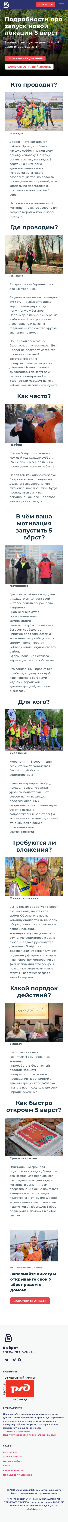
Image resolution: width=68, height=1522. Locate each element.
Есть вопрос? (11, 1452)
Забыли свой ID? (12, 1457)
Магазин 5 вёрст (12, 1461)
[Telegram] (14, 1360)
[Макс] (21, 1360)
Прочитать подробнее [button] (25, 58)
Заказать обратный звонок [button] (29, 66)
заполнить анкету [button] (30, 1301)
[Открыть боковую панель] (62, 5)
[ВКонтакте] (6, 1360)
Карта (6, 1466)
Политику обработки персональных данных (29, 1434)
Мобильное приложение (17, 1475)
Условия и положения (16, 1431)
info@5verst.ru (34, 1509)
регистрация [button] (45, 4)
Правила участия (13, 1470)
